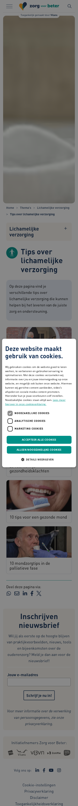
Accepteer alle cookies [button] (39, 439)
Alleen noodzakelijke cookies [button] (38, 450)
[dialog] (39, 403)
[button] (39, 459)
